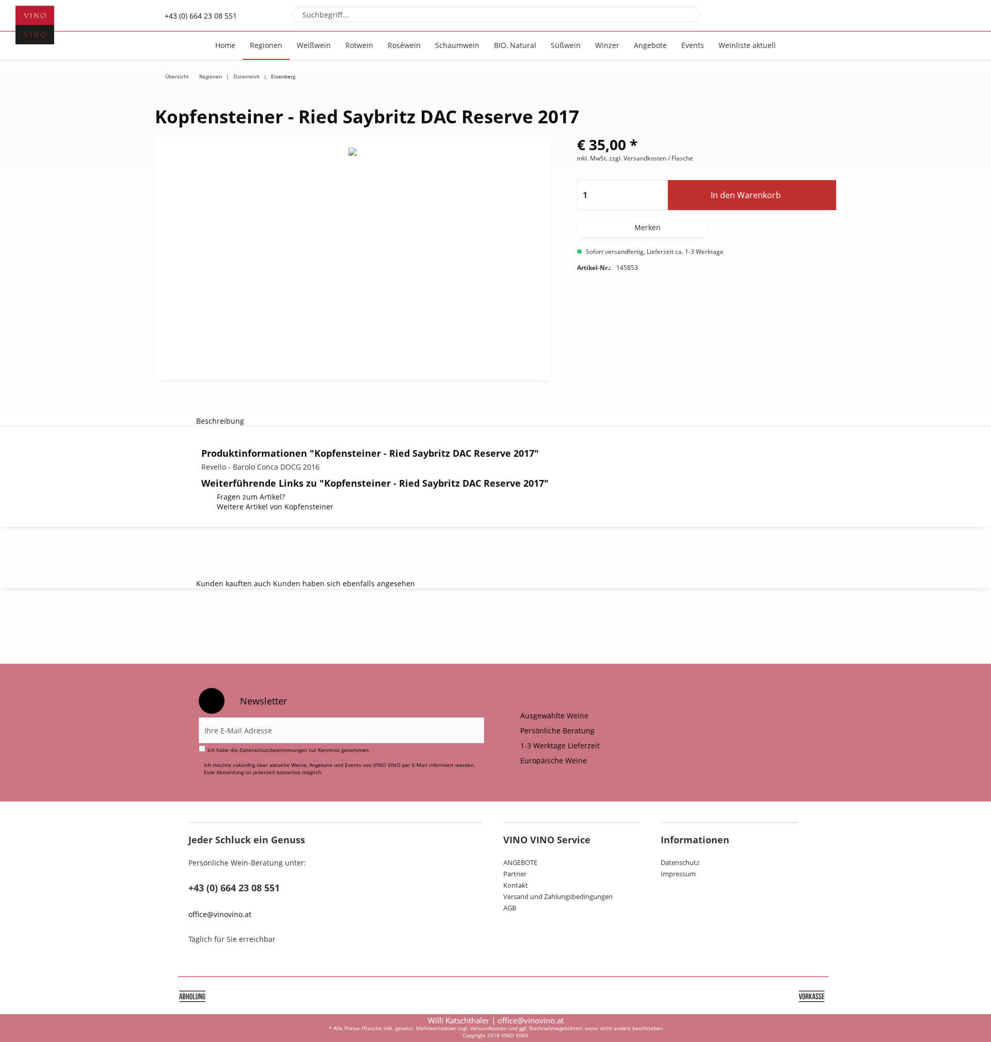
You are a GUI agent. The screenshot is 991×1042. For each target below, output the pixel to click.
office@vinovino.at (219, 914)
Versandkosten (488, 1028)
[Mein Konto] (931, 15)
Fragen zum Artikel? (251, 497)
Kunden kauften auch (233, 583)
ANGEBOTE (520, 862)
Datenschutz (680, 862)
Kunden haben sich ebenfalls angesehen (344, 583)
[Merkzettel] (903, 15)
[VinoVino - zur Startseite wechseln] (34, 25)
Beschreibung (220, 421)
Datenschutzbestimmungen (273, 750)
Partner (514, 873)
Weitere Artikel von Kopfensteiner (275, 506)
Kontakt (515, 885)
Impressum (678, 873)
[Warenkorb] (959, 15)
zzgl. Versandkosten (637, 158)
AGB (509, 907)
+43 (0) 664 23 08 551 (201, 16)
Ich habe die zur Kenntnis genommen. (288, 750)
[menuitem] (495, 14)
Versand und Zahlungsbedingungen (558, 896)
